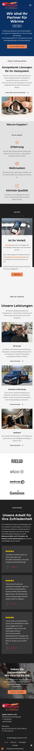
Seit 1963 (8, 245)
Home (6, 742)
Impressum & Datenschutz (15, 749)
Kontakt (15, 745)
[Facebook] (31, 745)
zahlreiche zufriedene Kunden (16, 257)
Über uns (13, 742)
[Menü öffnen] (30, 5)
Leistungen (22, 742)
